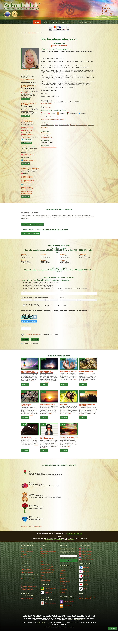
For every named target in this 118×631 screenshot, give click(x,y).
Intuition (63, 404)
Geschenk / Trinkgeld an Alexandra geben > (51, 116)
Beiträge (54, 22)
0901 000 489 (27, 131)
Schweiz (61, 539)
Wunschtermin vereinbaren (48, 147)
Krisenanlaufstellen (50, 603)
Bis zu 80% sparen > (26, 92)
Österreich (48, 539)
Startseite (43, 549)
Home (29, 22)
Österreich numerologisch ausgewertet (48, 552)
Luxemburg (70, 539)
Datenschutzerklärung (47, 569)
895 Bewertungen (46, 132)
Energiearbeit (44, 127)
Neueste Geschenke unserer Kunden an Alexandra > (53, 119)
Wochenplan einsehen (27, 79)
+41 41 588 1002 (27, 569)
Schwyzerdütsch (65, 581)
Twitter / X (86, 580)
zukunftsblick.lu (86, 557)
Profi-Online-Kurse (27, 551)
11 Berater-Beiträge (46, 137)
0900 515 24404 (28, 134)
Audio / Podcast (69, 601)
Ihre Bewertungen (46, 580)
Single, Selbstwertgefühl (47, 437)
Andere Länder (27, 139)
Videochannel (68, 606)
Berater (37, 22)
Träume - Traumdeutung (68, 437)
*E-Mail (62, 291)
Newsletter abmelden (47, 564)
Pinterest (86, 576)
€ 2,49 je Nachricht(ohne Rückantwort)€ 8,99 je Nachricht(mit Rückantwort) (27, 190)
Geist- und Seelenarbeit (47, 125)
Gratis (73, 22)
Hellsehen (91, 125)
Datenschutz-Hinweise (33, 334)
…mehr (32, 380)
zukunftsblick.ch (87, 549)
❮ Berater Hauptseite (59, 46)
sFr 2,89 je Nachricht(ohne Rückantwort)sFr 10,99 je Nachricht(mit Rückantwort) (27, 179)
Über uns (43, 556)
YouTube (85, 584)
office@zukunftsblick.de (28, 578)
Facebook (86, 567)
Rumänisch (63, 576)
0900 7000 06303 (28, 127)
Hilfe (42, 561)
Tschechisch (63, 589)
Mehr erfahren (25, 98)
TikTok (85, 588)
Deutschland (55, 539)
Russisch (62, 578)
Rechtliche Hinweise (46, 103)
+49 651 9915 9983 (28, 572)
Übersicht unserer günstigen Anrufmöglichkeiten (87, 597)
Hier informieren (74, 533)
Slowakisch (63, 584)
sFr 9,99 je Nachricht (29, 155)
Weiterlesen (25, 384)
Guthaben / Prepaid (26, 142)
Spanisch (62, 586)
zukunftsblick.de (87, 551)
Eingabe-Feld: (25, 326)
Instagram (86, 571)
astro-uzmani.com (87, 560)
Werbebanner (45, 578)
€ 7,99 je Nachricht (28, 160)
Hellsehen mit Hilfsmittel (26, 405)
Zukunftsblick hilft (50, 588)
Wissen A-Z (64, 22)
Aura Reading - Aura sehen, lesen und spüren (29, 372)
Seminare (24, 554)
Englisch (48, 107)
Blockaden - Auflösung (68, 371)
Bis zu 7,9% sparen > (27, 111)
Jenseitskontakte (64, 125)
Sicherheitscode (26, 314)
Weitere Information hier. (76, 619)
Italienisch (63, 573)
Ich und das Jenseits (47, 404)
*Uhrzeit (62, 297)
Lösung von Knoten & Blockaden (87, 405)
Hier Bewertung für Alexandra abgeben (32, 224)
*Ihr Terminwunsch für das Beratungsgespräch (34, 297)
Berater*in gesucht (26, 557)
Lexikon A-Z (48, 592)
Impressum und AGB (47, 567)
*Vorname (24, 291)
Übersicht (24, 549)
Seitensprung (26, 437)
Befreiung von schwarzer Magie (46, 372)
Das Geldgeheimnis (86, 371)
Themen (45, 22)
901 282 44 (26, 137)
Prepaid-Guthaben (84, 22)
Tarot (56, 125)
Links (42, 575)
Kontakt (43, 559)
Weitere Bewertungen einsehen (30, 233)
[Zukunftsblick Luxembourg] (80, 557)
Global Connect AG (42, 622)
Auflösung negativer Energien (78, 125)
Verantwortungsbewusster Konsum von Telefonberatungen (29, 587)
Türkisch (62, 592)
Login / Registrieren (27, 598)
